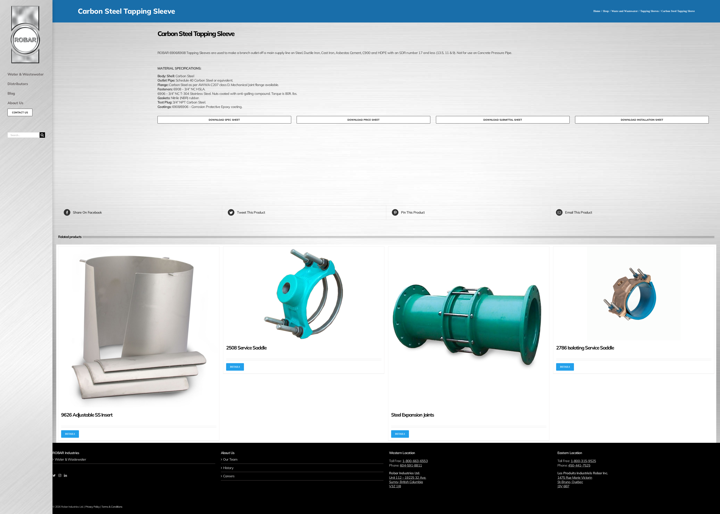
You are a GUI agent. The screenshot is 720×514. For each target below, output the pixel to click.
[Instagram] (59, 475)
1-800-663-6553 (415, 461)
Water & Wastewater (70, 459)
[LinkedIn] (65, 475)
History (228, 468)
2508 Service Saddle (246, 348)
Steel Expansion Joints (412, 415)
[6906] (105, 112)
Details (70, 434)
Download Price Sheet (363, 119)
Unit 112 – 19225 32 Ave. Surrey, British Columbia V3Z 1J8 (407, 482)
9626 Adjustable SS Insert (86, 415)
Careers (229, 476)
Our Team (230, 459)
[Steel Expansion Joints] (468, 327)
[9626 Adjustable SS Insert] (138, 327)
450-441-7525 (579, 465)
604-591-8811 (411, 465)
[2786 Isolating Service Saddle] (633, 293)
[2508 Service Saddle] (303, 293)
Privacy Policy (92, 506)
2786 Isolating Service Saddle (585, 348)
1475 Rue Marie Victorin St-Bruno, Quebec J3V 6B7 (574, 482)
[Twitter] (53, 475)
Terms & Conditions (111, 506)
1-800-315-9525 (583, 461)
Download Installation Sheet (642, 119)
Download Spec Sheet (224, 119)
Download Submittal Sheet (502, 119)
